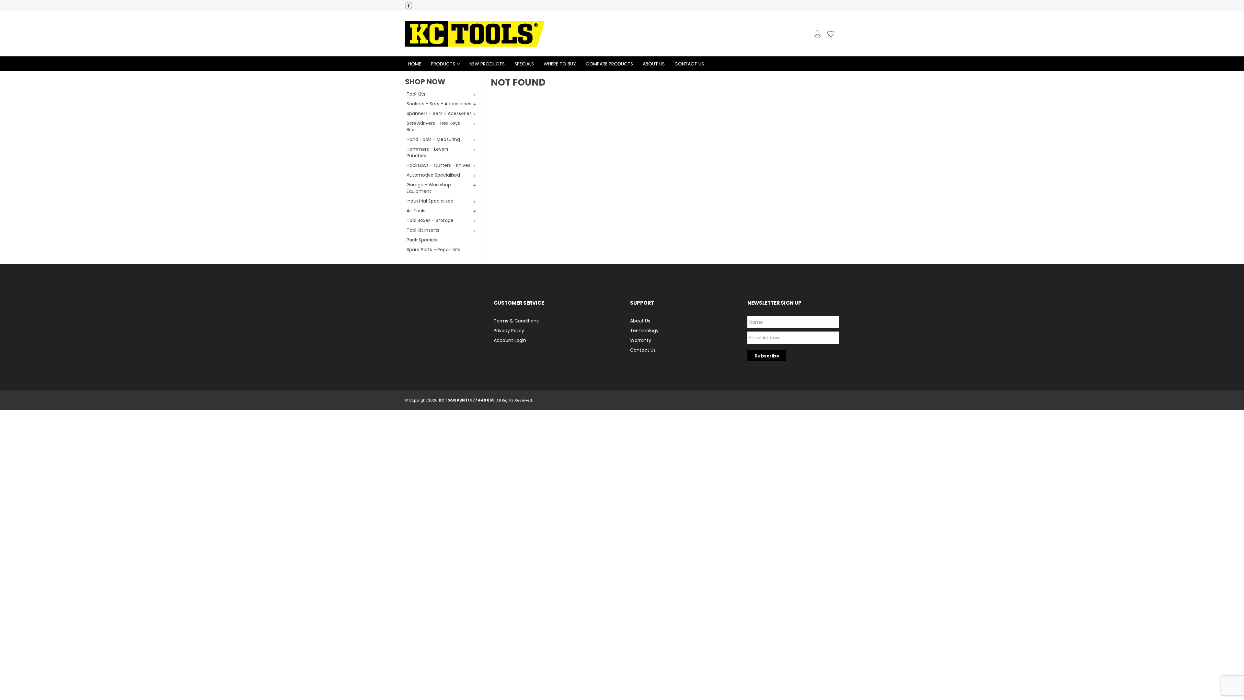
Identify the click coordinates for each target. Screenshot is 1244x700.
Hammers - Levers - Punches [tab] (429, 152)
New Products (487, 64)
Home (414, 64)
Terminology (644, 330)
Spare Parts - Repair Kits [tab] (433, 249)
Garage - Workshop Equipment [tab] (429, 187)
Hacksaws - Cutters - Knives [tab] (438, 165)
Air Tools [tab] (416, 210)
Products (443, 64)
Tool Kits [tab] (416, 94)
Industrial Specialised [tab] (430, 201)
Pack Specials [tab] (422, 240)
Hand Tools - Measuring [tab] (433, 139)
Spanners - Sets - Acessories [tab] (439, 113)
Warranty (640, 340)
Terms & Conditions (516, 321)
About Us (654, 64)
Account (817, 33)
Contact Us (689, 64)
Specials (524, 64)
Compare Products (609, 64)
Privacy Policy (509, 330)
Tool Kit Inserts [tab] (423, 230)
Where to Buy (560, 64)
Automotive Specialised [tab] (433, 175)
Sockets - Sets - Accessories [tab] (439, 103)
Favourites (830, 33)
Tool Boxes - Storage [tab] (430, 220)
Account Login (510, 340)
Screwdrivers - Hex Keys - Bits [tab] (435, 126)
